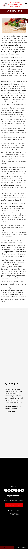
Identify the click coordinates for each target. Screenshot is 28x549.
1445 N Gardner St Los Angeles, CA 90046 (14, 514)
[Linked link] (15, 490)
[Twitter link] (12, 490)
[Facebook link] (5, 490)
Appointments (22, 547)
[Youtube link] (22, 490)
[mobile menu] (26, 4)
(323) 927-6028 (11, 411)
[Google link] (9, 490)
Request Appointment (14, 505)
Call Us (8, 547)
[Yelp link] (19, 490)
